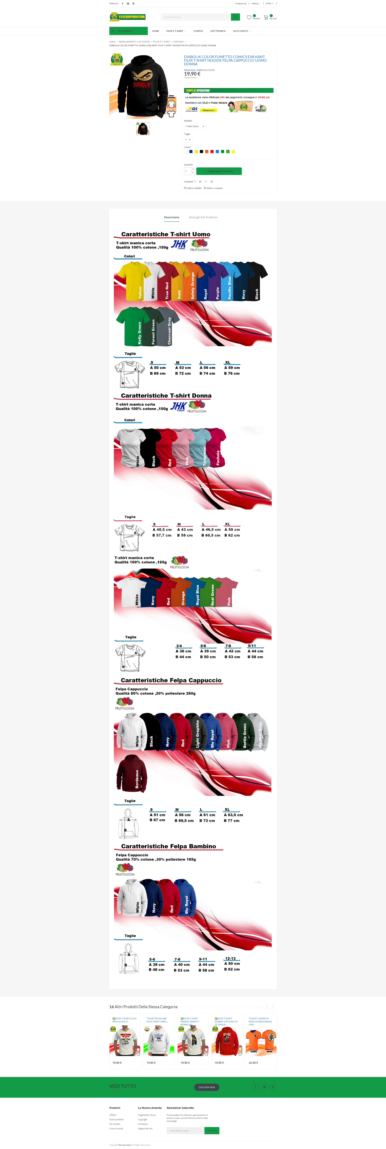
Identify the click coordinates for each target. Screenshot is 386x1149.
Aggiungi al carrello (220, 171)
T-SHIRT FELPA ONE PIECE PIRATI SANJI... (157, 1020)
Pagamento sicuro (147, 1114)
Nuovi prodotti (116, 1119)
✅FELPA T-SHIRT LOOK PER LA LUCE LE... (124, 1020)
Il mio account (116, 1128)
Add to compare (215, 188)
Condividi (195, 181)
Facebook (122, 3)
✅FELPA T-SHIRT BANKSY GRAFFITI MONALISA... (190, 1021)
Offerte (112, 1114)
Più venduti (114, 1124)
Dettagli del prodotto (203, 217)
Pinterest (128, 3)
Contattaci (143, 1124)
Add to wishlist (194, 188)
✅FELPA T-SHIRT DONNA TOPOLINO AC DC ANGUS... (226, 1021)
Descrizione (171, 217)
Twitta (200, 181)
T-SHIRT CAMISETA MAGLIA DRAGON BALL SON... (260, 1021)
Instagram (133, 3)
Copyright (142, 1119)
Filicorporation (125, 1145)
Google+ (206, 181)
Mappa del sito (145, 1128)
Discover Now (207, 1087)
